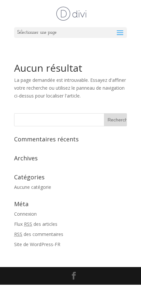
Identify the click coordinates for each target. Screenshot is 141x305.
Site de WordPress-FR (37, 244)
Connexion (25, 214)
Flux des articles (35, 224)
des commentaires (38, 234)
